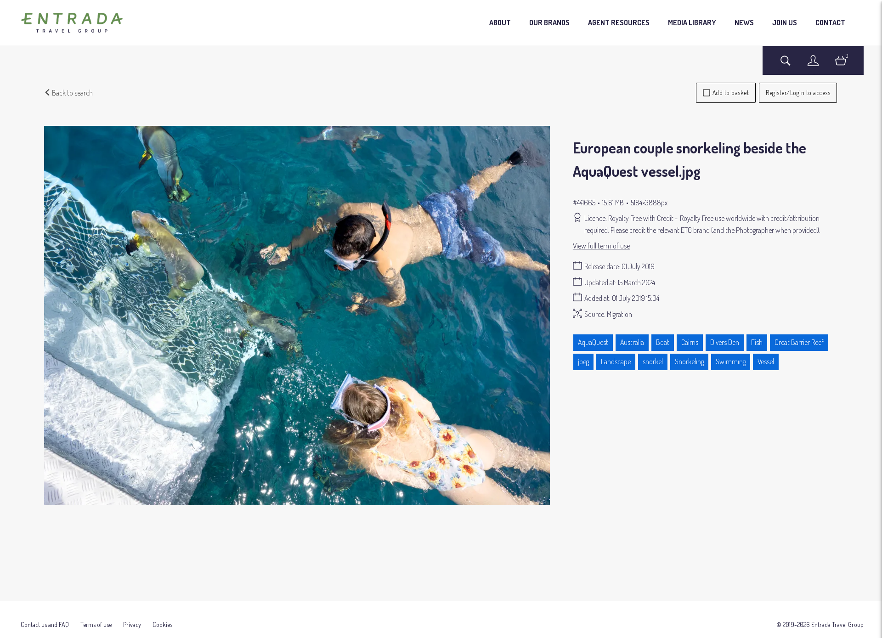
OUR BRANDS (549, 22)
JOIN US (784, 22)
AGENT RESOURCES (619, 22)
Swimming (731, 361)
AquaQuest (593, 342)
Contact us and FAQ (45, 624)
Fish (757, 342)
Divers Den (724, 342)
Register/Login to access (798, 92)
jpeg (583, 361)
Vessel (766, 361)
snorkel (653, 361)
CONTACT (830, 22)
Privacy (132, 624)
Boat (662, 342)
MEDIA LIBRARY (692, 22)
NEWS (744, 22)
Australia (632, 342)
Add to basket (730, 92)
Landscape (616, 361)
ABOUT (500, 22)
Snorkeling (689, 361)
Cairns (689, 342)
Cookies (162, 624)
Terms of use (96, 624)
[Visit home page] (71, 23)
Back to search (72, 92)
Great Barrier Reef (799, 342)
